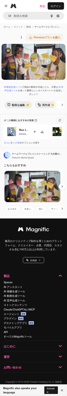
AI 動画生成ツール (13, 86)
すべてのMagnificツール (18, 336)
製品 (7, 276)
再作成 (44, 105)
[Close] (62, 390)
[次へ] (62, 104)
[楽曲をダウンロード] (42, 132)
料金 (42, 6)
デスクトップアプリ (18, 323)
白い (41, 208)
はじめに (10, 346)
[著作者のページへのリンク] (7, 155)
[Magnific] (33, 230)
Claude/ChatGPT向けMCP (19, 309)
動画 (28, 26)
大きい (27, 208)
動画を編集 (16, 105)
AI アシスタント (13, 287)
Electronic (24, 133)
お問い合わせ (13, 367)
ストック (18, 26)
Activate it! (51, 390)
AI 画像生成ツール (14, 291)
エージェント (14, 314)
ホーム (7, 26)
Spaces (8, 282)
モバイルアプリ (13, 327)
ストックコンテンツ (15, 305)
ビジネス (12, 208)
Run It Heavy (23, 130)
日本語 (33, 260)
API (6, 332)
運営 (7, 357)
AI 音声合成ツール (14, 300)
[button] (33, 260)
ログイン (56, 6)
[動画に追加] (34, 132)
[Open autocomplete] (8, 15)
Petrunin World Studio (23, 157)
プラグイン (13, 318)
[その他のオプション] (21, 37)
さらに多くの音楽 (13, 142)
